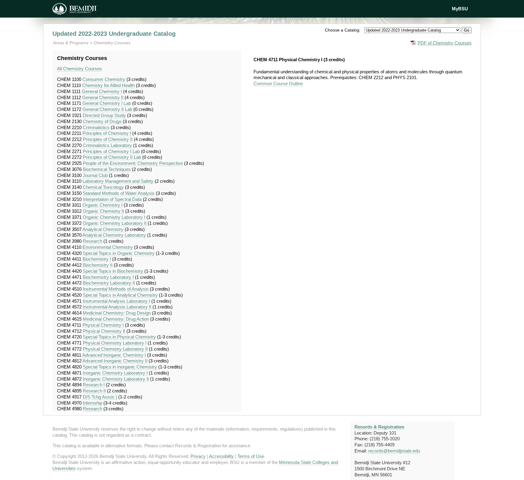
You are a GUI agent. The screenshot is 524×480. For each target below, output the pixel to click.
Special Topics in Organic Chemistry (119, 253)
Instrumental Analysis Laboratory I (116, 301)
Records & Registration (379, 426)
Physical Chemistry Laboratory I (114, 342)
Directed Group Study (104, 115)
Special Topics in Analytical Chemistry (120, 295)
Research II (94, 390)
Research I (94, 384)
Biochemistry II (98, 265)
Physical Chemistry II (104, 331)
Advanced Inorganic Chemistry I (114, 355)
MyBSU (460, 8)
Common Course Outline (278, 83)
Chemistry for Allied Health (108, 85)
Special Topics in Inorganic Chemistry (120, 366)
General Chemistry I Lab (106, 103)
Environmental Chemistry (107, 247)
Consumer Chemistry (103, 79)
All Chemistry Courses (79, 68)
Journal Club (95, 175)
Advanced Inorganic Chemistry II (114, 360)
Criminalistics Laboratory (107, 145)
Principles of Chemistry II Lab (112, 157)
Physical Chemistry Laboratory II (115, 349)
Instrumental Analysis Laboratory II (117, 306)
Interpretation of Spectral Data (112, 199)
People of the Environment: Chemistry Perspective (133, 163)
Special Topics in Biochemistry (113, 271)
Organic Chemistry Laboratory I (114, 217)
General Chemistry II (102, 97)
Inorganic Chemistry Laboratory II (116, 379)
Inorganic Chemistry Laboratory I (115, 372)
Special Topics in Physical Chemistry (119, 336)
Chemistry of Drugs (102, 121)
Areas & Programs (71, 42)
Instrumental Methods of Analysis (116, 289)
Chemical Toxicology (103, 187)
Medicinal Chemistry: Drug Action (116, 319)
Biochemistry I (96, 259)
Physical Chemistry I (103, 325)
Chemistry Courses (112, 42)
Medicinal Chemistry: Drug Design (117, 312)
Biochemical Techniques (107, 169)
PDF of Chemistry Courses (445, 42)
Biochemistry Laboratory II (109, 282)
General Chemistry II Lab (107, 109)
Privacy (198, 456)
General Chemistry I (102, 91)
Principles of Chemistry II (108, 139)
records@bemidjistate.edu (394, 450)
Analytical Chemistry (102, 229)
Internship (92, 402)
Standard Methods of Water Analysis (119, 193)
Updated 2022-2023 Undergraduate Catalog (114, 33)
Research (92, 241)
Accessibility (221, 456)
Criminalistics (96, 127)
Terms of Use (250, 456)
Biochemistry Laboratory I (108, 277)
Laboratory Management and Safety (117, 181)
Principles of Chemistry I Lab (111, 151)
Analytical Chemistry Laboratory (114, 235)
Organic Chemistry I (102, 205)
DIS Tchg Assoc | (100, 396)
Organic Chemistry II (103, 211)
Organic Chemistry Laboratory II (114, 223)
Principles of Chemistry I (106, 133)
